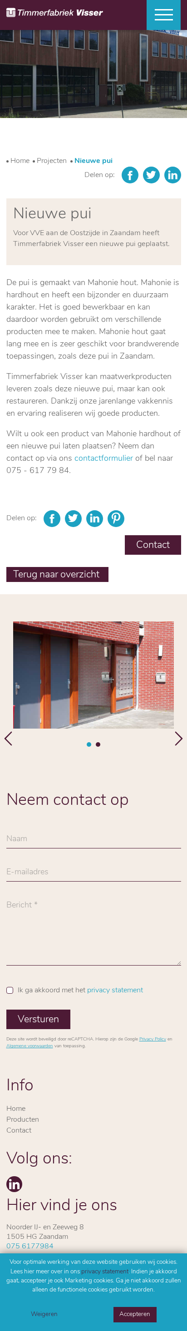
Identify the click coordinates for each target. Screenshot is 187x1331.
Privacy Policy (152, 1039)
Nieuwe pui (93, 161)
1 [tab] (89, 744)
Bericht (19, 908)
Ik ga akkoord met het (80, 990)
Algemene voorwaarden (29, 1046)
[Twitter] (151, 175)
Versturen (38, 1020)
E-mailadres (27, 875)
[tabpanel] (93, 675)
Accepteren (134, 1314)
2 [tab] (98, 744)
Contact (153, 545)
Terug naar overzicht (57, 575)
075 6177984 (30, 1246)
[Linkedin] (172, 175)
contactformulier (103, 459)
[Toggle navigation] (160, 15)
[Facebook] (130, 175)
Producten (22, 1120)
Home (20, 161)
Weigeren (44, 1314)
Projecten (52, 161)
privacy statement (104, 1272)
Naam (16, 842)
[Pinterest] (116, 518)
